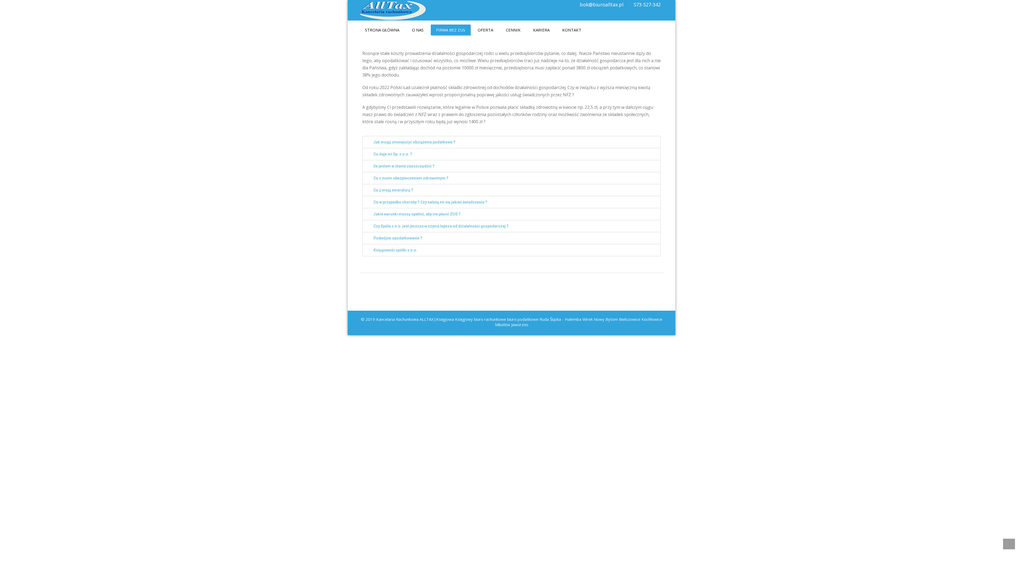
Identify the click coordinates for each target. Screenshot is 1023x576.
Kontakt (571, 30)
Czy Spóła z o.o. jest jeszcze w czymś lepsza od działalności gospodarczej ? (441, 226)
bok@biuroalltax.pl (601, 4)
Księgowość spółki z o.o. (395, 250)
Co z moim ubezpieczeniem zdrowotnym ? (411, 178)
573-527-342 (647, 4)
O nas (418, 30)
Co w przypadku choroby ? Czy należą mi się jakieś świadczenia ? (430, 202)
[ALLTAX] (393, 8)
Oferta (485, 30)
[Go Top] (1009, 544)
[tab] (511, 142)
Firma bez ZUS (450, 30)
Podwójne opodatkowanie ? (398, 238)
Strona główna (382, 30)
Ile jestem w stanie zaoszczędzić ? (404, 166)
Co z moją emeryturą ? (393, 190)
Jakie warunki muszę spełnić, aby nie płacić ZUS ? (417, 214)
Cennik (513, 30)
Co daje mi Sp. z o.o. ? (393, 154)
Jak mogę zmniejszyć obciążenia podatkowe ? (414, 142)
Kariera (541, 30)
